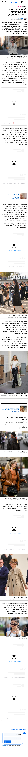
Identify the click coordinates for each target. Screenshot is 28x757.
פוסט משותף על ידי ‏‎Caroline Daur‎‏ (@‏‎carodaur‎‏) (14, 677)
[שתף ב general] (2, 2)
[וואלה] (14, 2)
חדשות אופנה (10, 723)
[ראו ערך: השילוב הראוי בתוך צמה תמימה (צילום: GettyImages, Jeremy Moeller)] (14, 47)
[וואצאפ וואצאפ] (5, 2)
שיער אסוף (19, 723)
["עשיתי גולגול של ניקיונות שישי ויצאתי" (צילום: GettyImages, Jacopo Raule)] (14, 577)
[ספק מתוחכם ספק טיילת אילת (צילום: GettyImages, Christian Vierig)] (14, 628)
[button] (21, 2)
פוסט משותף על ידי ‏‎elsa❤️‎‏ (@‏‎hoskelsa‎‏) (14, 123)
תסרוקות (24, 723)
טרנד (15, 723)
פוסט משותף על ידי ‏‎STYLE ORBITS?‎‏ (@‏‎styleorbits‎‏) (12, 549)
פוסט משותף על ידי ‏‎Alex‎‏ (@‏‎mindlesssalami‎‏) (14, 266)
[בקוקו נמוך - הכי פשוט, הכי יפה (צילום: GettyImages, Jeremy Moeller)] (14, 442)
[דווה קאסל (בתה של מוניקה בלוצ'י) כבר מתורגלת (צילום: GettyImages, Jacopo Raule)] (14, 295)
